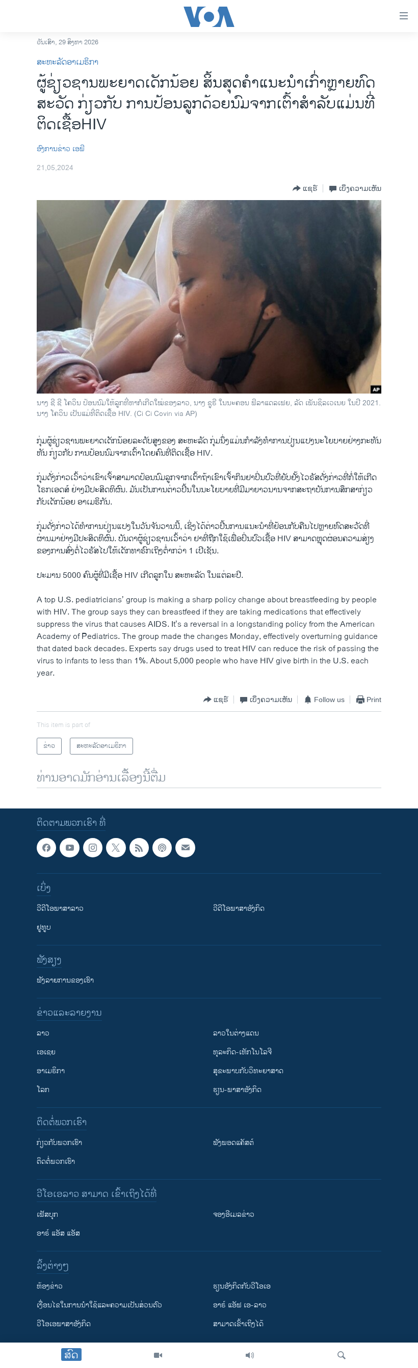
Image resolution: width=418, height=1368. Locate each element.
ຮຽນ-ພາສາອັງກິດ (237, 1090)
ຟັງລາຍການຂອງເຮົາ (65, 980)
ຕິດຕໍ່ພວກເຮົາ (56, 1162)
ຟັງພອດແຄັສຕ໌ (233, 1143)
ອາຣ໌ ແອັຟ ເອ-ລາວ (240, 1305)
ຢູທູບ (44, 928)
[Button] (305, 188)
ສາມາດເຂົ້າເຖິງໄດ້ (238, 1324)
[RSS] (139, 847)
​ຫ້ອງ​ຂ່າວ (50, 1286)
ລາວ (43, 1033)
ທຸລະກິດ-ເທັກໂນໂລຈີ (242, 1052)
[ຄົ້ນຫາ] (341, 1355)
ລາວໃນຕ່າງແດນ (236, 1033)
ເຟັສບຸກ (47, 1215)
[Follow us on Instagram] (92, 847)
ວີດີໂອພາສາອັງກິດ (239, 909)
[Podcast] (162, 847)
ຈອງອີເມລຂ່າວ (233, 1215)
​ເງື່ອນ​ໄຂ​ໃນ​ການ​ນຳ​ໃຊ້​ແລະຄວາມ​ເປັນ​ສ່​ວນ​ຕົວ (99, 1305)
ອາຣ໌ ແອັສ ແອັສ (58, 1234)
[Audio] (249, 1355)
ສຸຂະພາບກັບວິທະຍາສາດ (248, 1071)
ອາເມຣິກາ (51, 1071)
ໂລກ (43, 1090)
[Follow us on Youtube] (69, 847)
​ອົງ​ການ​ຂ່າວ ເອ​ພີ (61, 149)
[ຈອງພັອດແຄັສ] (185, 847)
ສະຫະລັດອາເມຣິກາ (67, 62)
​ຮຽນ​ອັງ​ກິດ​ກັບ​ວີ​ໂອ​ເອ (242, 1286)
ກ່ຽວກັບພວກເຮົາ (59, 1143)
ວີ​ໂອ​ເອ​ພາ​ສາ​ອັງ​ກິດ (64, 1324)
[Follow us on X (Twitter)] (115, 847)
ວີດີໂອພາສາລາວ (60, 909)
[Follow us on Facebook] (46, 847)
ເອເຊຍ (46, 1052)
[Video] (158, 1355)
